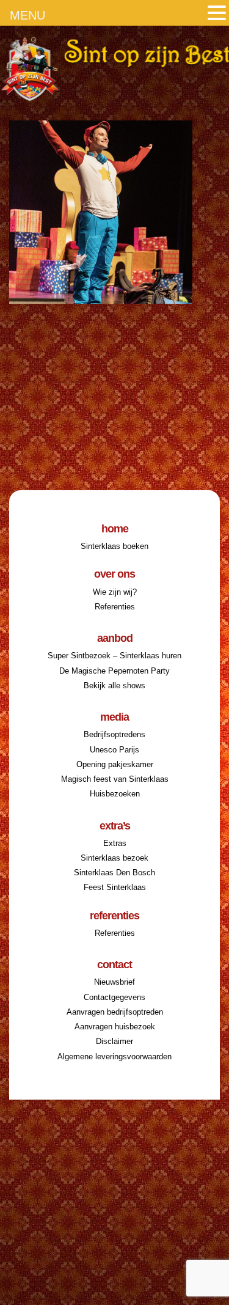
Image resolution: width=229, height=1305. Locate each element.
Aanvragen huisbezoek (115, 1026)
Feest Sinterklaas (115, 887)
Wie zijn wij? (115, 592)
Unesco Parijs (114, 749)
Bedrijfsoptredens (114, 734)
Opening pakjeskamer (114, 764)
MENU (27, 15)
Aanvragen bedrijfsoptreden (115, 1011)
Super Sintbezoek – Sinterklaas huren (114, 655)
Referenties (115, 606)
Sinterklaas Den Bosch (114, 872)
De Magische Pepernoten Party (114, 670)
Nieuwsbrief (114, 982)
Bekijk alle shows (114, 685)
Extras (114, 843)
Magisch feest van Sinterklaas (115, 779)
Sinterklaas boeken (114, 546)
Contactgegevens (114, 997)
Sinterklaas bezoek (114, 857)
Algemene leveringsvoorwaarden (114, 1056)
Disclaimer (114, 1041)
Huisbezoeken (115, 793)
